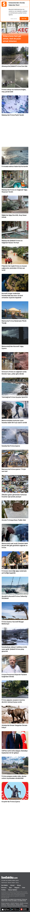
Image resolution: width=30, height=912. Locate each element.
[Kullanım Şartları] (5, 903)
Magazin (16, 887)
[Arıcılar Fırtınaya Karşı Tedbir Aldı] (15, 509)
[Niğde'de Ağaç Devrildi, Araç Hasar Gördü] (15, 205)
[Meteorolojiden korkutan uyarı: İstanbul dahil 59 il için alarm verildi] (15, 410)
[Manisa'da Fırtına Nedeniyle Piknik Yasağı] (15, 310)
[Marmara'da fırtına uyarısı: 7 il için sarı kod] (15, 459)
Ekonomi (3, 887)
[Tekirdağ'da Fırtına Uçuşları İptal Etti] (15, 387)
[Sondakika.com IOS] (5, 909)
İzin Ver (24, 18)
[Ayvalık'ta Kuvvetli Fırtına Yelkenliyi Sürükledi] (15, 586)
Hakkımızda (4, 882)
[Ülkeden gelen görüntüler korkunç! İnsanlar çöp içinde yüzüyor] (15, 484)
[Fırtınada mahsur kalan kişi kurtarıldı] (15, 156)
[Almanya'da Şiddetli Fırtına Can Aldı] (15, 56)
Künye (17, 882)
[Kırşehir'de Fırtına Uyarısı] (15, 791)
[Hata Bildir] (24, 906)
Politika (3, 890)
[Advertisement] (16, 130)
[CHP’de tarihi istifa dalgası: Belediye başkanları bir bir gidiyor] (15, 740)
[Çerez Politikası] (11, 904)
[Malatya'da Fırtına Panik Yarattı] (15, 104)
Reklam (9, 882)
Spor (10, 887)
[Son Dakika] (15, 877)
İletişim (13, 882)
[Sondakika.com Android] (15, 909)
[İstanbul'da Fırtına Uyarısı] (15, 435)
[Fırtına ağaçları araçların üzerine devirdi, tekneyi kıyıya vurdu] (15, 689)
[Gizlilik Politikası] (15, 903)
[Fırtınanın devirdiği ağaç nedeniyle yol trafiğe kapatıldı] (15, 560)
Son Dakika (4, 885)
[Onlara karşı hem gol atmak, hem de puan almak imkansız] (15, 28)
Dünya (19, 885)
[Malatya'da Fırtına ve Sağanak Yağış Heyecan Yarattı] (15, 179)
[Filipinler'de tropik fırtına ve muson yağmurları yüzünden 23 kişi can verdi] (15, 255)
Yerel (23, 887)
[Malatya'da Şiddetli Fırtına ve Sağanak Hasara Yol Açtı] (15, 230)
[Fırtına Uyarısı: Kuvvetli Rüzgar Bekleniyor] (15, 611)
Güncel (12, 885)
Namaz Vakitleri (12, 890)
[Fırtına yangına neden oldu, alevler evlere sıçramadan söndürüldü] (15, 766)
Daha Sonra (14, 18)
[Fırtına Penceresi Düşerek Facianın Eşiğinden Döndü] (15, 664)
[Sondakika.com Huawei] (24, 909)
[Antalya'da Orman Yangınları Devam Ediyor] (15, 715)
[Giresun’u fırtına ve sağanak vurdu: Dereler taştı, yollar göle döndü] (15, 361)
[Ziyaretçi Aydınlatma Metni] (14, 906)
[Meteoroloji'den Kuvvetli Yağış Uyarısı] (15, 336)
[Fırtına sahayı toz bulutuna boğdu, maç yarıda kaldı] (15, 79)
